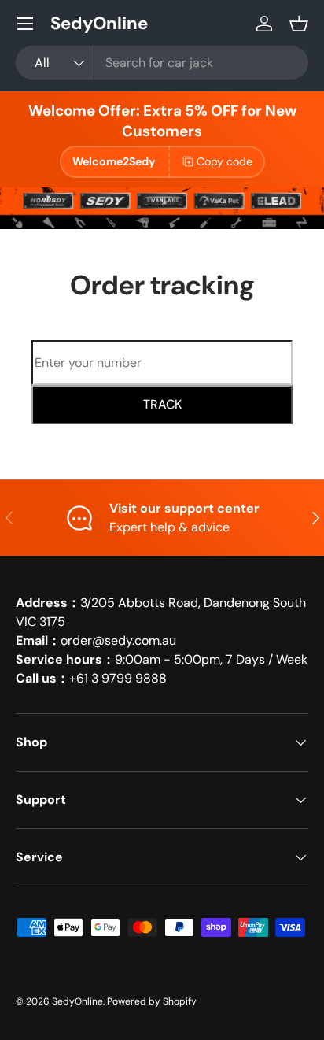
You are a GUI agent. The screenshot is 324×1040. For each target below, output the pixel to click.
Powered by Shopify (152, 1001)
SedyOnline (77, 1001)
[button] (299, 23)
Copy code (224, 161)
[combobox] (162, 63)
